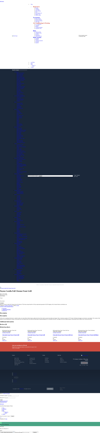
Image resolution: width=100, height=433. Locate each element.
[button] (0, 287)
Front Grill (46, 284)
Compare (1, 303)
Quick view (4, 331)
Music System (37, 37)
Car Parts (6, 305)
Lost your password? (4, 400)
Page (3, 411)
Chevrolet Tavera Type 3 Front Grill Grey (63, 335)
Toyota (17, 305)
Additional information (6, 309)
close (6, 418)
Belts (34, 31)
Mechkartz (2, 1)
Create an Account (6, 393)
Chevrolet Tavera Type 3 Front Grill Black (88, 335)
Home (38, 284)
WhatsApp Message (18, 432)
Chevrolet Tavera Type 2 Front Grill (36, 335)
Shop (3, 407)
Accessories (36, 17)
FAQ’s (6, 413)
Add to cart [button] (4, 340)
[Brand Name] (14, 373)
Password (2, 397)
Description (4, 308)
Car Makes (4, 408)
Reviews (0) (4, 310)
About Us (6, 412)
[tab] (51, 308)
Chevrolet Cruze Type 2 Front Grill (10, 335)
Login (1, 399)
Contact (3, 414)
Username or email (4, 395)
